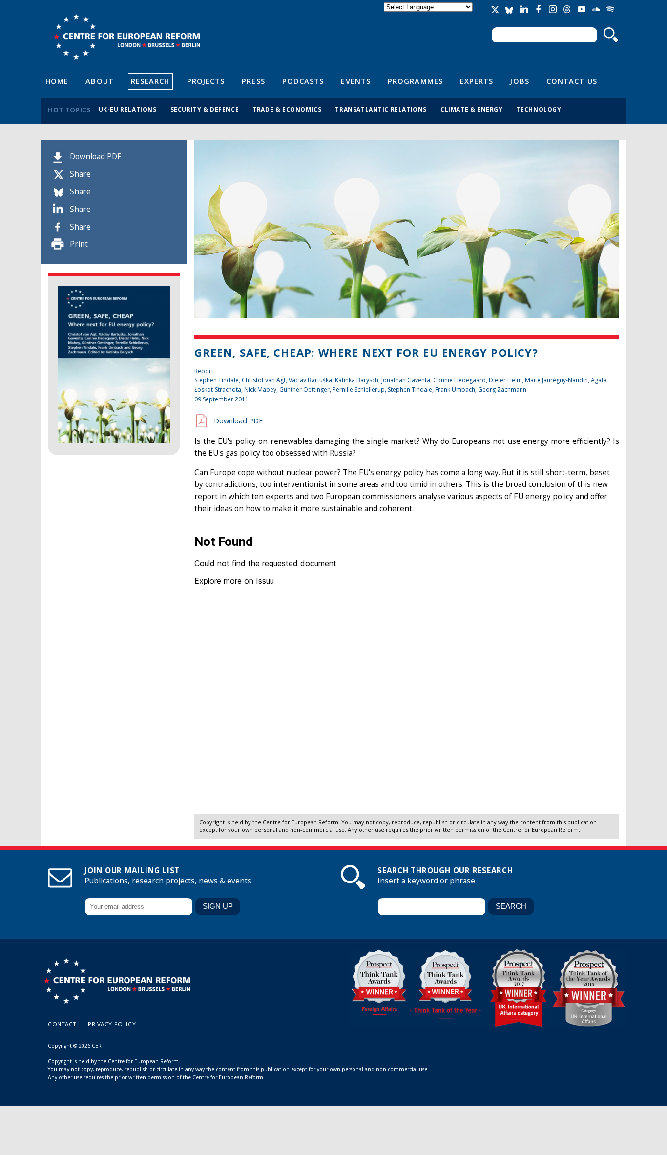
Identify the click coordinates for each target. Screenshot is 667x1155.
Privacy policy (112, 1024)
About (99, 80)
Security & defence (204, 109)
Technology (539, 109)
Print (79, 244)
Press (253, 80)
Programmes (415, 80)
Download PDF (95, 156)
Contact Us (571, 80)
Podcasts (303, 80)
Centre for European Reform (127, 36)
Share (80, 174)
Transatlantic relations (381, 109)
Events (356, 80)
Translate (429, 15)
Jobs (519, 80)
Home (56, 80)
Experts (477, 80)
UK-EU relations (128, 109)
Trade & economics (286, 109)
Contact (62, 1024)
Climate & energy (471, 109)
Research (150, 80)
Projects (206, 80)
